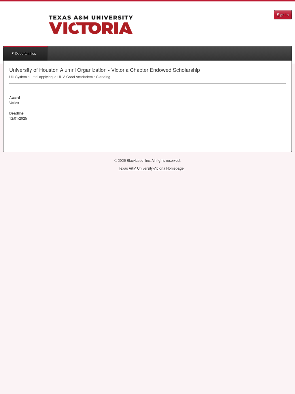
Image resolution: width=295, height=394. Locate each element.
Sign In (283, 14)
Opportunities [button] (25, 53)
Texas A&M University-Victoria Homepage (151, 168)
